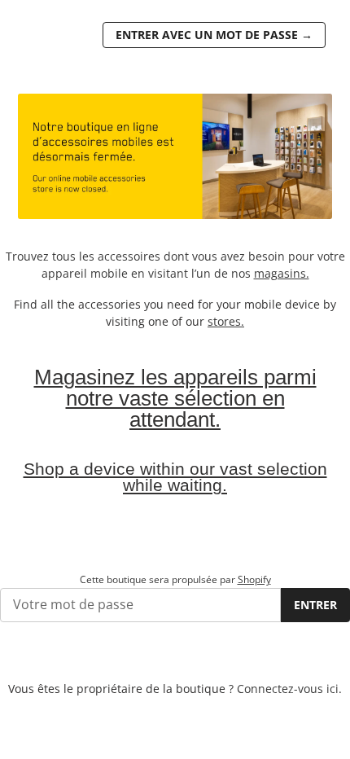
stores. (226, 321)
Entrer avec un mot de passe (214, 34)
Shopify (254, 579)
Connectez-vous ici (288, 688)
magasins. (281, 273)
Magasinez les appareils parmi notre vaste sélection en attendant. (175, 398)
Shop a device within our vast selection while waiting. (175, 477)
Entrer (315, 604)
